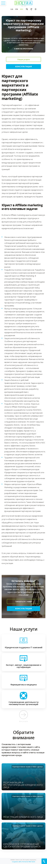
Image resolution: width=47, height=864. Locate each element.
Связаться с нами (23, 601)
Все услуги (23, 721)
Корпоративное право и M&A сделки (28, 767)
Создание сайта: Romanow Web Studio (23, 861)
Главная (6, 38)
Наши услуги (23, 59)
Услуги (14, 38)
